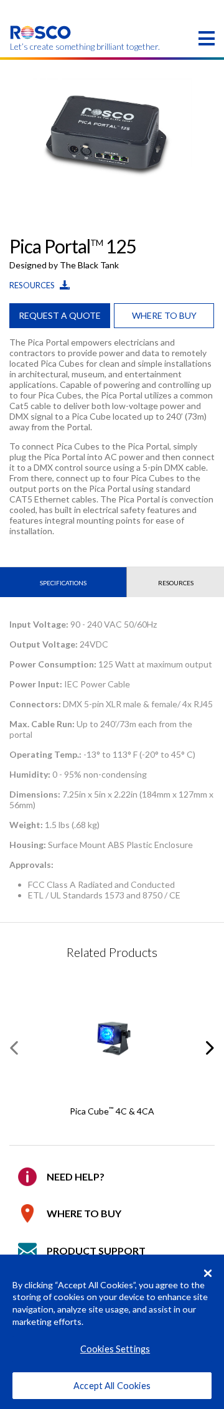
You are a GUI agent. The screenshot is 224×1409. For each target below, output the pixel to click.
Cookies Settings (115, 1349)
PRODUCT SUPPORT (96, 1250)
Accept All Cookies (112, 1385)
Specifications (63, 583)
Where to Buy (84, 1213)
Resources (33, 285)
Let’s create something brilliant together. (41, 46)
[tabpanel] (112, 133)
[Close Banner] (208, 1273)
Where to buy (164, 315)
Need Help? (76, 1176)
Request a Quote (60, 315)
